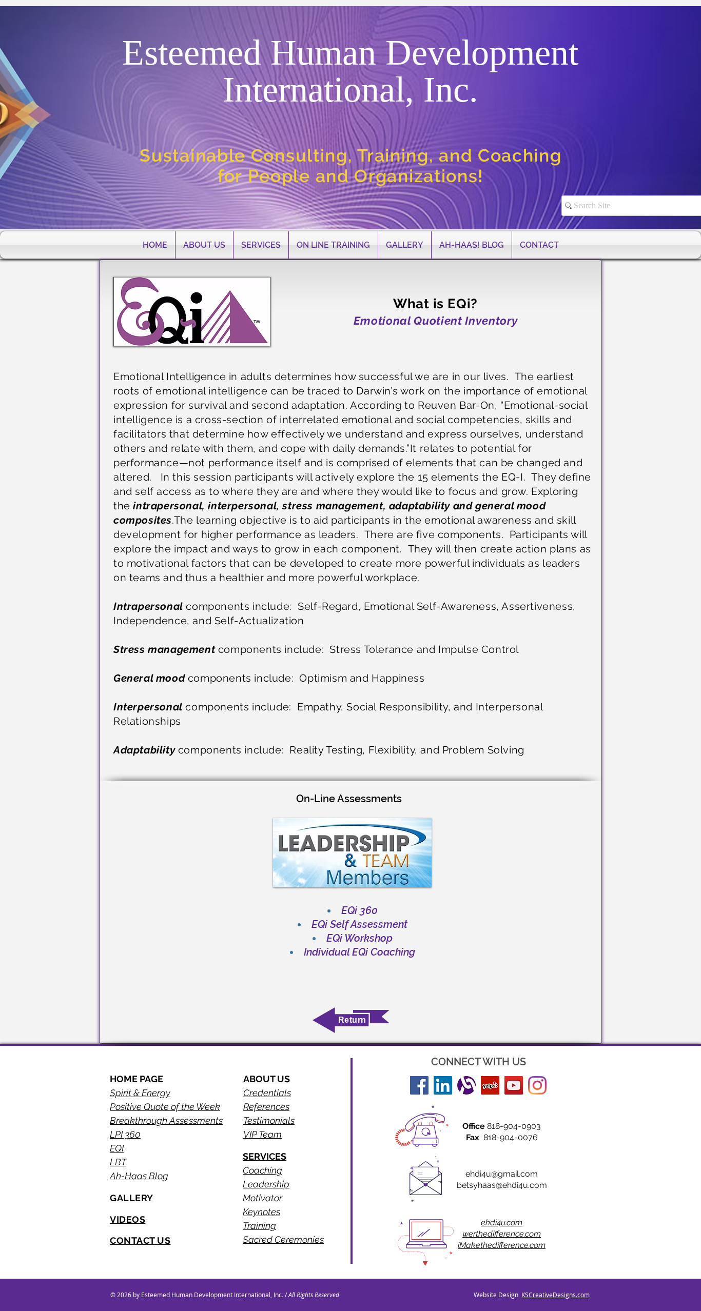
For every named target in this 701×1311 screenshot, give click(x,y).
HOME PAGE (136, 1079)
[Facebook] (419, 1085)
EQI (117, 1148)
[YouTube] (513, 1085)
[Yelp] (490, 1085)
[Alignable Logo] (466, 1085)
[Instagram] (537, 1085)
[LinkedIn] (443, 1085)
